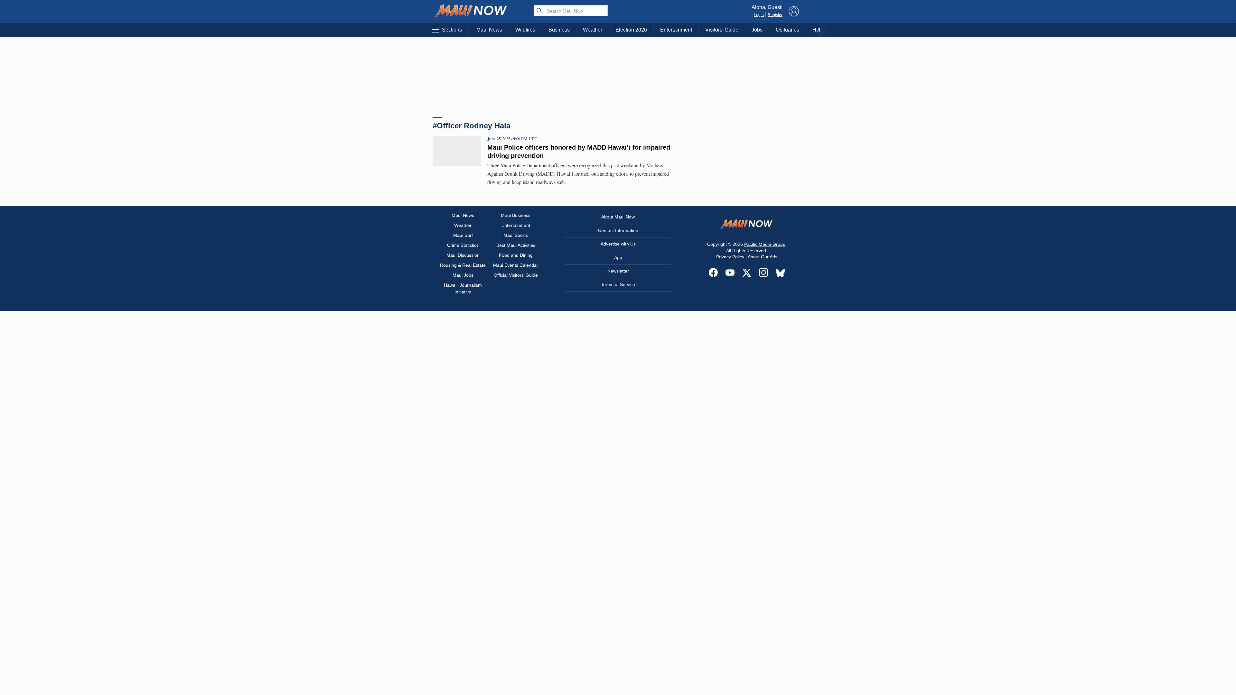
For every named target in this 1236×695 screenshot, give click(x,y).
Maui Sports (515, 235)
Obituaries (787, 29)
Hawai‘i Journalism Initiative (463, 288)
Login (759, 15)
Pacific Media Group (764, 244)
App (618, 257)
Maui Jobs (463, 275)
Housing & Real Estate (463, 265)
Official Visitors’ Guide (516, 275)
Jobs (757, 29)
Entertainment (676, 29)
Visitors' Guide (721, 29)
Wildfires (525, 29)
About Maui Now (618, 216)
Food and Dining (516, 255)
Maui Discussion (463, 255)
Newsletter (618, 270)
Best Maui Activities (515, 245)
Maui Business (515, 215)
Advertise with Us (618, 243)
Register (775, 15)
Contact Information (618, 230)
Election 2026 (631, 29)
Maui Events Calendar (515, 265)
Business (559, 29)
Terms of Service (618, 284)
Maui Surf (463, 235)
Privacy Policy (730, 256)
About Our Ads (762, 256)
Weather (592, 29)
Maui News (489, 29)
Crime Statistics (463, 245)
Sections (452, 29)
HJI (816, 29)
